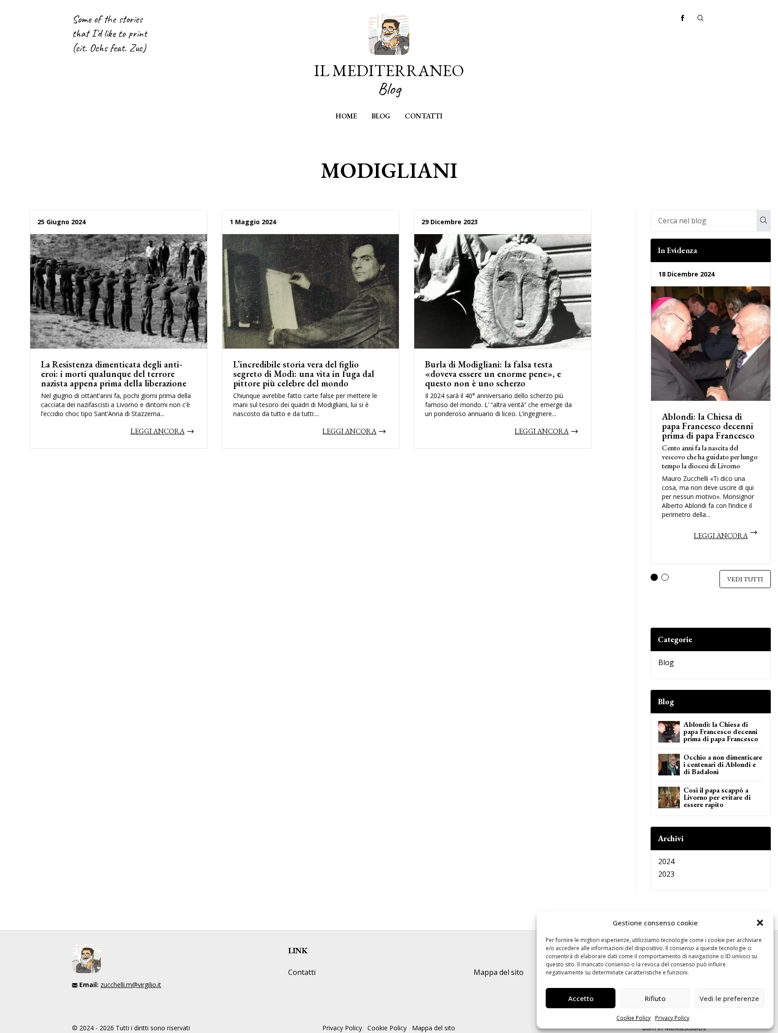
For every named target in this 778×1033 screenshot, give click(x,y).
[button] (759, 922)
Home (346, 116)
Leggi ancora (158, 431)
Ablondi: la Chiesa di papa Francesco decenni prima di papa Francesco (708, 426)
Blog (380, 116)
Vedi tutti (745, 579)
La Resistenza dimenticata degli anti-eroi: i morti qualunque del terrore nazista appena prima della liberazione (113, 373)
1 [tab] (654, 577)
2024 (666, 861)
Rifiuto (655, 998)
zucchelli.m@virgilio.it (130, 984)
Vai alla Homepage (389, 56)
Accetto (580, 998)
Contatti (424, 116)
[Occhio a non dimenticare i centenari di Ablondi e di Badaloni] (669, 764)
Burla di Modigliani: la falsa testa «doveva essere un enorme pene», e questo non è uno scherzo (493, 373)
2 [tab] (665, 577)
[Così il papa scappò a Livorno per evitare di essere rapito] (669, 797)
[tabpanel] (711, 416)
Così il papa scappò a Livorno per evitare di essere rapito (717, 797)
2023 (666, 874)
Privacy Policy (672, 1018)
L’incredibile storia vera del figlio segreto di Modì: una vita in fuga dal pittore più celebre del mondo (303, 373)
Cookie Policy (633, 1018)
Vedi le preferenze (729, 998)
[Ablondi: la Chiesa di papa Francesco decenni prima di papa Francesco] (710, 343)
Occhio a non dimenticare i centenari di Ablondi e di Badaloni (722, 764)
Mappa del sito (499, 972)
